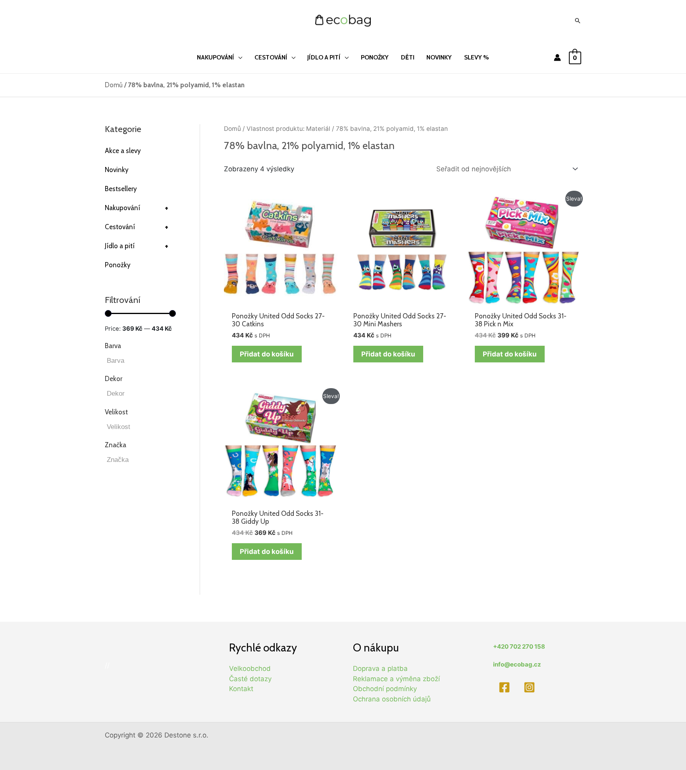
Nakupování (136, 208)
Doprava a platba (380, 668)
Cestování (136, 227)
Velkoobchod (250, 668)
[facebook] (505, 687)
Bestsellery (121, 189)
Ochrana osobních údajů (392, 699)
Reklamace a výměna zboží (396, 679)
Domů (114, 85)
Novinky (117, 170)
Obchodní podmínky (385, 689)
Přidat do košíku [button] (267, 354)
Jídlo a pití (136, 246)
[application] (238, 57)
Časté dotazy (250, 679)
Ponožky (118, 265)
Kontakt (241, 689)
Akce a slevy (123, 151)
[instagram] (531, 687)
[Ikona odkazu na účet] (557, 57)
